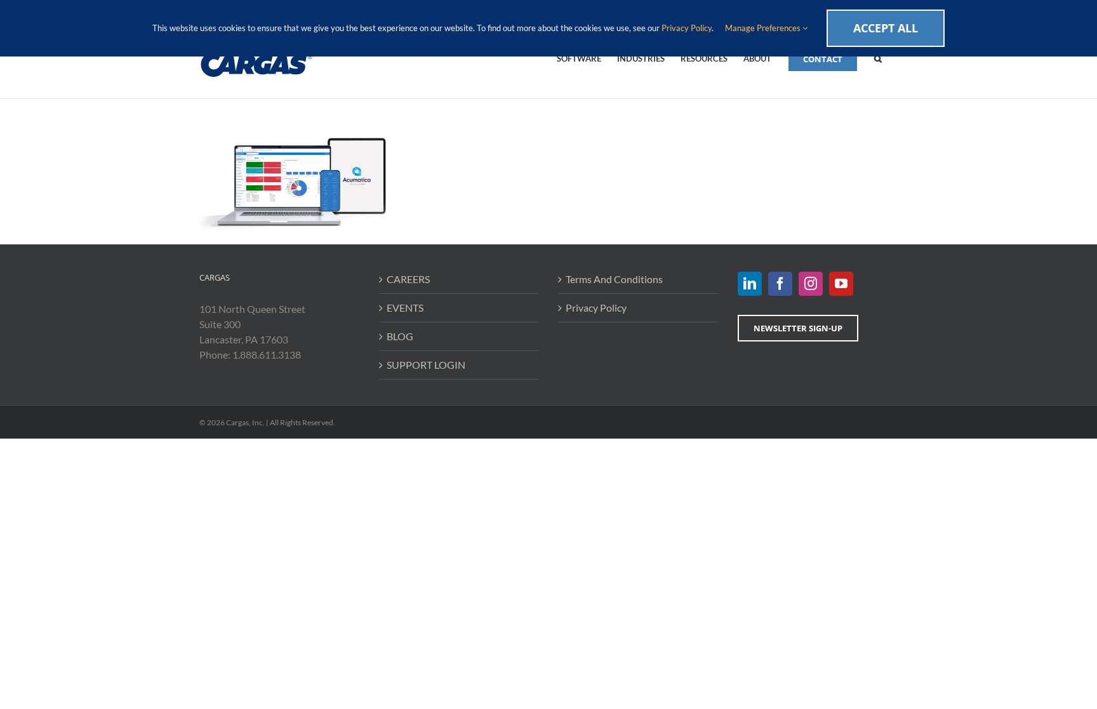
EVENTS (405, 307)
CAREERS (408, 279)
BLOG (400, 336)
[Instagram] (811, 284)
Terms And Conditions (614, 279)
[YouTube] (841, 284)
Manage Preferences (763, 28)
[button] (878, 57)
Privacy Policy (596, 307)
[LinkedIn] (750, 284)
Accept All (885, 28)
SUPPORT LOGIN (426, 365)
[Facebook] (780, 284)
